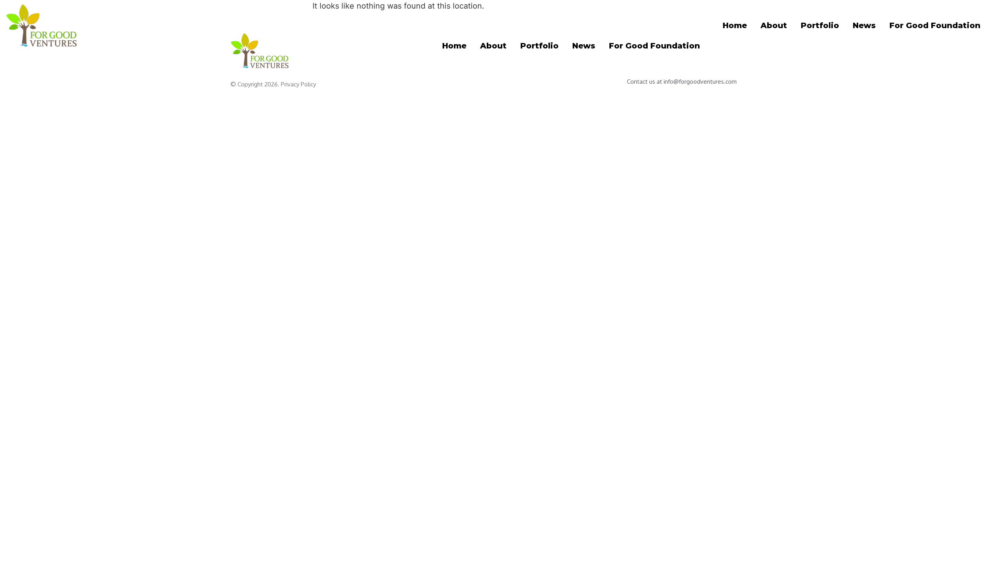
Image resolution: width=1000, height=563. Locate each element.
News (864, 25)
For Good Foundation (934, 25)
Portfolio (820, 25)
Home (735, 25)
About (774, 25)
